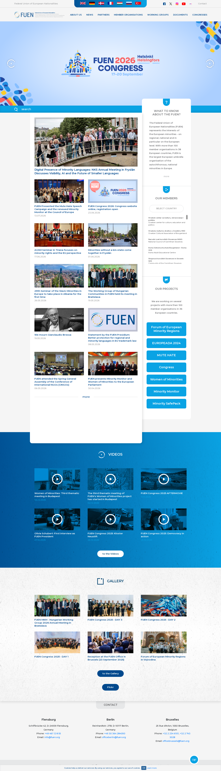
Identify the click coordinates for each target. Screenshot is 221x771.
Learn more (152, 768)
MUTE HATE (166, 355)
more (86, 396)
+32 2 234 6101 (171, 733)
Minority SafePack (166, 403)
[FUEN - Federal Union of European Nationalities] (39, 14)
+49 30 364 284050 (114, 733)
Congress (166, 367)
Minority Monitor (166, 391)
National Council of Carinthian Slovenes (165, 240)
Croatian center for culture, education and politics (166, 221)
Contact (202, 3)
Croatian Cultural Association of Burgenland (167, 232)
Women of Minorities (166, 379)
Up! (194, 759)
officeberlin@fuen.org (114, 737)
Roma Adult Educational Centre (167, 250)
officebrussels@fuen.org (176, 741)
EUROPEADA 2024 (166, 343)
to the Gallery (110, 673)
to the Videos (110, 553)
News (89, 14)
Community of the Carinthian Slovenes (166, 261)
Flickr (110, 687)
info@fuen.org (52, 737)
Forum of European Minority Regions (166, 329)
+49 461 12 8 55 (53, 733)
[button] (166, 208)
